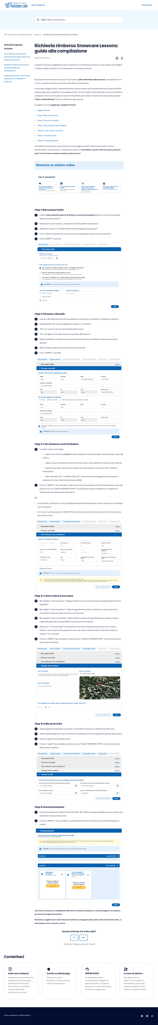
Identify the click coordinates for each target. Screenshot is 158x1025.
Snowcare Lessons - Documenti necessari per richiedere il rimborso (17, 78)
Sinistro (37, 34)
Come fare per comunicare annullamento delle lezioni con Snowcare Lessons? (17, 57)
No (83, 937)
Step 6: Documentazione (48, 140)
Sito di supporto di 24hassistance (18, 34)
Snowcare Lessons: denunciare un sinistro (60, 34)
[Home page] (16, 5)
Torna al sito (147, 5)
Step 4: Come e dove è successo (50, 130)
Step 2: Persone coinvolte (48, 120)
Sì (74, 937)
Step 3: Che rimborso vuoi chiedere (52, 125)
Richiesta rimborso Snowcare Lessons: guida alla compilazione (16, 67)
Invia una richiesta (18, 973)
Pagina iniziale (44, 110)
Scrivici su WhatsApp (58, 973)
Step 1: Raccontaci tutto (48, 115)
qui (111, 812)
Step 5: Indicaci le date (47, 135)
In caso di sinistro (133, 973)
